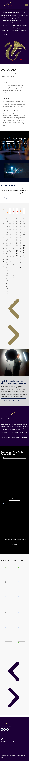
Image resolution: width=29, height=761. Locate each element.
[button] (26, 5)
